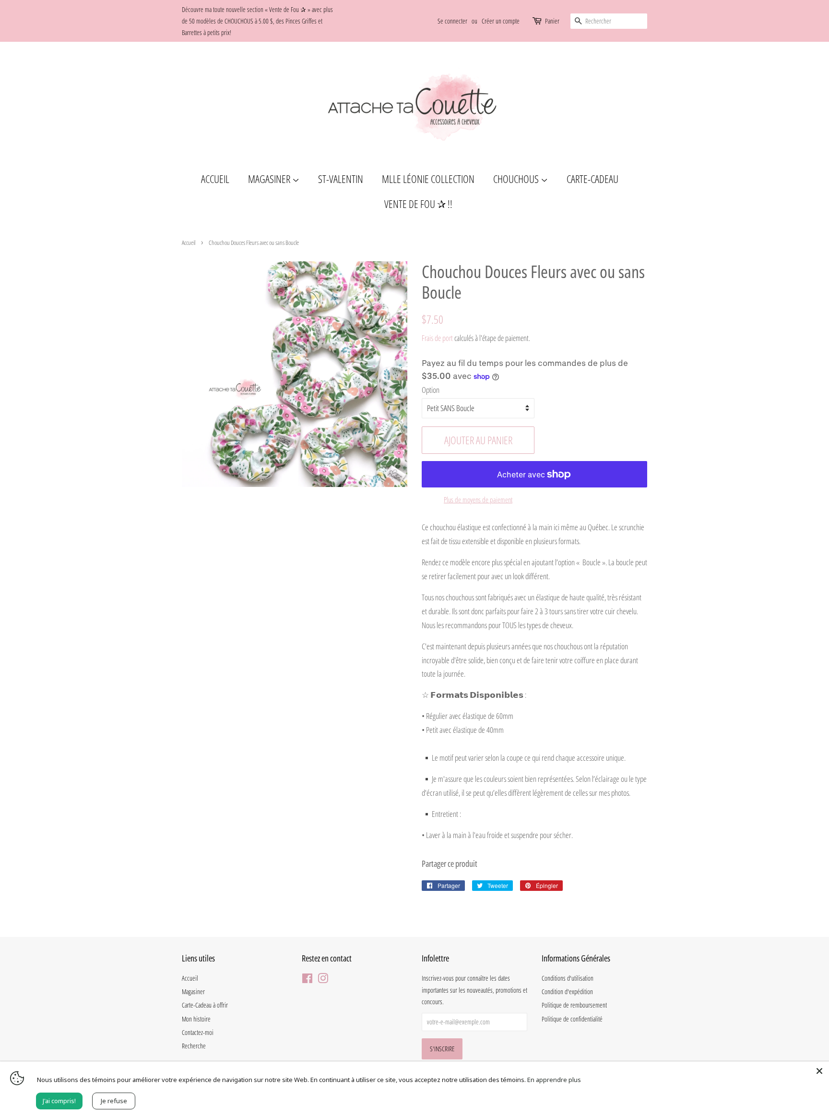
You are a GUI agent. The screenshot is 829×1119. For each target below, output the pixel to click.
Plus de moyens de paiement (478, 499)
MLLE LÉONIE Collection (428, 178)
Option (430, 389)
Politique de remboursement (574, 1005)
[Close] (819, 1071)
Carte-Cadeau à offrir (205, 1005)
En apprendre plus (554, 1079)
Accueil (215, 178)
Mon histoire (196, 1018)
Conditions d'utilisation (567, 978)
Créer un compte (501, 20)
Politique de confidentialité (572, 1018)
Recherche (194, 1045)
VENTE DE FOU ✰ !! (418, 203)
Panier (552, 20)
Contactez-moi (197, 1032)
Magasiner (270, 178)
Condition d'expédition (567, 991)
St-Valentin (340, 178)
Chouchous (517, 178)
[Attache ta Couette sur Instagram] (323, 980)
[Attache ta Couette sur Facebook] (307, 980)
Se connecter (452, 20)
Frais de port (437, 338)
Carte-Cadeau (592, 178)
